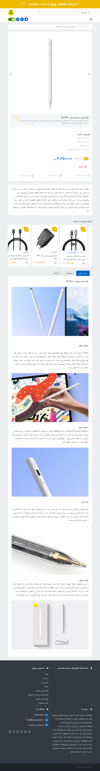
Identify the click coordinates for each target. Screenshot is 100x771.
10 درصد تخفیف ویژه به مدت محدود (53, 4)
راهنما (46, 686)
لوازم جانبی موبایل (42, 690)
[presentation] (89, 74)
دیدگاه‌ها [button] (57, 273)
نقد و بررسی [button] (83, 273)
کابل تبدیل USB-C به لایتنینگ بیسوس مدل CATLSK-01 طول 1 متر (79, 258)
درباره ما (45, 678)
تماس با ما (44, 682)
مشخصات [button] (69, 273)
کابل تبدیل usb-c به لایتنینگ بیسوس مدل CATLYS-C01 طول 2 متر (21, 257)
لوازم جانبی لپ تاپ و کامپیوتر (38, 694)
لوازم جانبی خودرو (42, 699)
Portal (77, 767)
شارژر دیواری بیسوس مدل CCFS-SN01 (51, 257)
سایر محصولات (43, 703)
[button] (26, 19)
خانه (46, 674)
